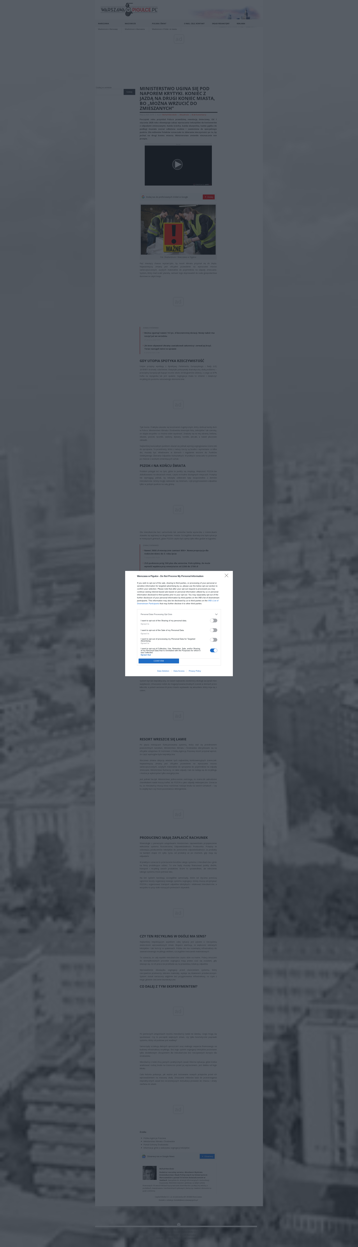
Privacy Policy (195, 671)
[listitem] (179, 614)
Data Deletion (163, 671)
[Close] (227, 576)
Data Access (179, 671)
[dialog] (179, 623)
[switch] (213, 620)
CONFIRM (159, 661)
